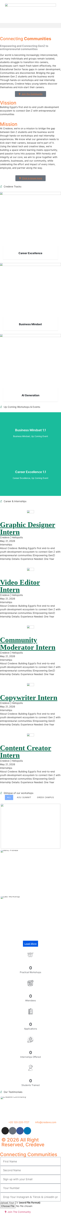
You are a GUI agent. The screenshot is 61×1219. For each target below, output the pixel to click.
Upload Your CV (20, 1202)
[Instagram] (5, 1130)
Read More (30, 441)
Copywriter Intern (28, 697)
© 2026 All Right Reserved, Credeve (22, 1142)
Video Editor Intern (20, 586)
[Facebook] (20, 1130)
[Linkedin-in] (27, 1130)
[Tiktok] (12, 1130)
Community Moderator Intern (27, 643)
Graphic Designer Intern (27, 528)
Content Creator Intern (25, 751)
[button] (30, 25)
